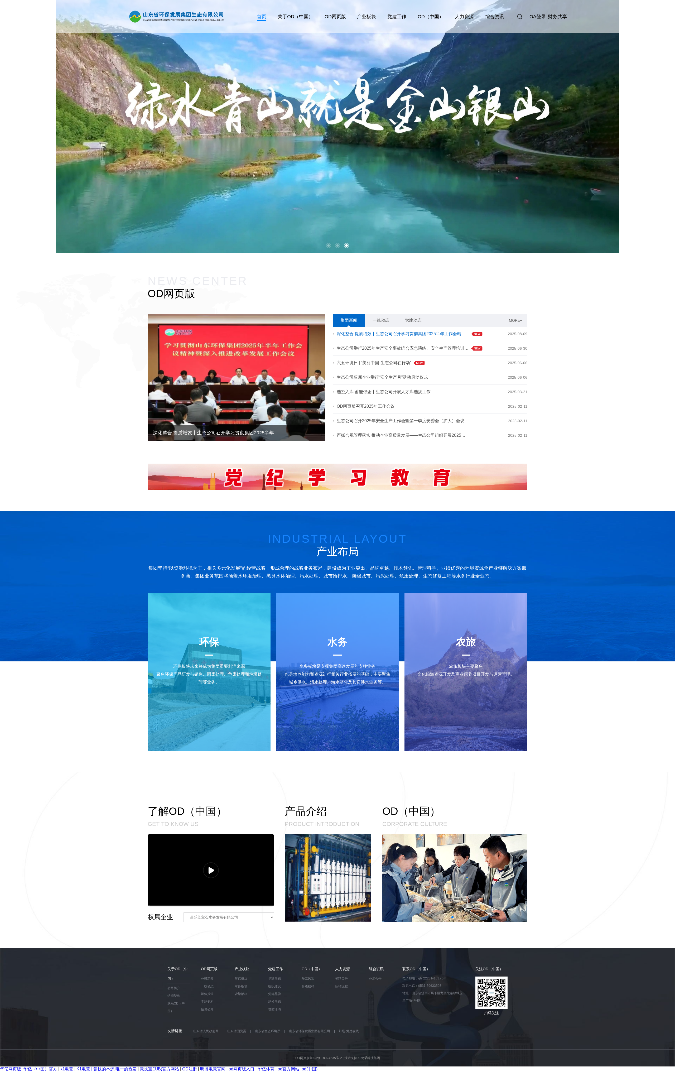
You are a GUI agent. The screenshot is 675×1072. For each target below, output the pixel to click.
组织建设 (274, 986)
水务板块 (241, 986)
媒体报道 (207, 994)
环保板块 (241, 978)
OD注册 (189, 1069)
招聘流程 (341, 986)
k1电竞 (66, 1069)
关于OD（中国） (295, 16)
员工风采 (308, 978)
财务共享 (557, 16)
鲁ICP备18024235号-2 (326, 1058)
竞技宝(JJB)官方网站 (159, 1069)
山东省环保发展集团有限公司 (309, 1031)
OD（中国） (431, 16)
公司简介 (173, 988)
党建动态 (413, 320)
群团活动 (274, 1009)
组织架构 (173, 996)
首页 (261, 16)
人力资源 (464, 16)
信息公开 (207, 1009)
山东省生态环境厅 (267, 1031)
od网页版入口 (241, 1069)
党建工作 (396, 16)
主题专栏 (207, 1001)
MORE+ (515, 320)
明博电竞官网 (212, 1069)
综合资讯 (494, 16)
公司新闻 (207, 978)
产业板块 (366, 16)
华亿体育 (266, 1069)
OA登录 (537, 16)
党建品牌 (274, 994)
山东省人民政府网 (206, 1031)
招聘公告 (341, 978)
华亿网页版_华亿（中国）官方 (28, 1069)
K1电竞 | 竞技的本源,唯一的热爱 (106, 1069)
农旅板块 (241, 994)
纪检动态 (274, 1001)
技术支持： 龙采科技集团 (362, 1058)
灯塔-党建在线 (349, 1031)
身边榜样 (308, 986)
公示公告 (375, 978)
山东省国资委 (236, 1031)
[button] (16, 126)
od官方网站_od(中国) (297, 1069)
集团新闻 (348, 320)
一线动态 (381, 320)
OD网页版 (335, 16)
